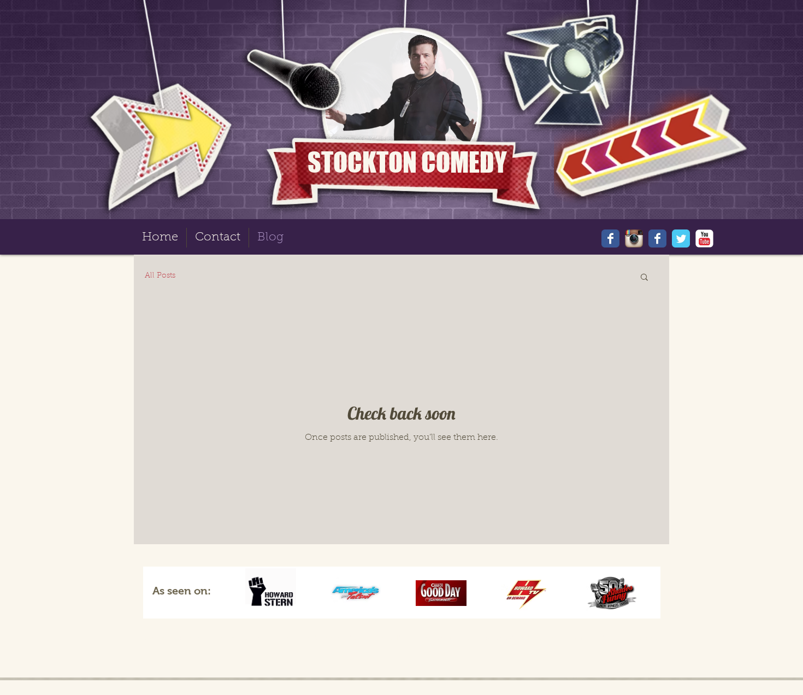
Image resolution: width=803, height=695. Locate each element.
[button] (644, 278)
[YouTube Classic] (704, 238)
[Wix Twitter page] (681, 238)
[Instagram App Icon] (634, 238)
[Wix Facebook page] (610, 238)
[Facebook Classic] (657, 238)
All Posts (160, 276)
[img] (270, 593)
